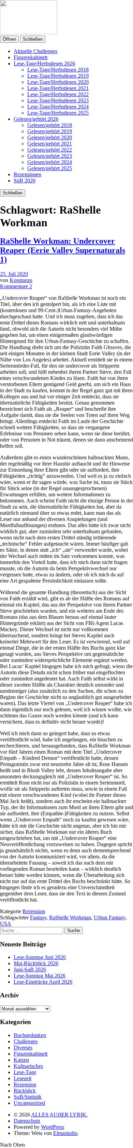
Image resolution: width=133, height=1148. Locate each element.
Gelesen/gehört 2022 (49, 150)
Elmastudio (65, 1133)
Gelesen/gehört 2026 (36, 119)
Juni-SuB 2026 (30, 969)
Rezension (34, 911)
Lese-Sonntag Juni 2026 (40, 957)
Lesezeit (22, 1078)
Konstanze (21, 280)
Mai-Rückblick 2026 (36, 963)
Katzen (21, 1060)
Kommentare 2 (16, 286)
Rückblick (25, 1091)
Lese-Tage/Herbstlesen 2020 (58, 82)
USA (5, 924)
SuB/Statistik (28, 1097)
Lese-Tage (25, 1072)
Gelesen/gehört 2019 (49, 131)
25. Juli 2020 (14, 274)
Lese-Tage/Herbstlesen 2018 (58, 70)
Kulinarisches (28, 1066)
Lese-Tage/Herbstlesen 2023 (58, 100)
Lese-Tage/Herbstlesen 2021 (58, 88)
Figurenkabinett (30, 57)
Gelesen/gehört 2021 (49, 143)
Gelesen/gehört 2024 (49, 162)
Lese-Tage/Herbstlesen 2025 (58, 113)
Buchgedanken (30, 1035)
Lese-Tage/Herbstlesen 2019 (58, 76)
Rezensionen (27, 174)
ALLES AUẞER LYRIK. (59, 1115)
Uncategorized (29, 1103)
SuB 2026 (24, 180)
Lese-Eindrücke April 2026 (43, 982)
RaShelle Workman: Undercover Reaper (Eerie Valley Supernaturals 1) (62, 250)
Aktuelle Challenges (35, 51)
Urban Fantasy (109, 917)
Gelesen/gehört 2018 (49, 125)
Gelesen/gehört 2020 (49, 137)
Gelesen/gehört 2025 (49, 168)
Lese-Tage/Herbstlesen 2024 (58, 107)
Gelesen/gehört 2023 (49, 156)
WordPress (52, 1127)
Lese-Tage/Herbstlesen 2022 (58, 94)
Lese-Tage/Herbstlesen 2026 (44, 63)
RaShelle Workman (70, 917)
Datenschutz (27, 1121)
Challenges (26, 1041)
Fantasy (38, 917)
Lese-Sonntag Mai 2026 (39, 976)
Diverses (23, 1047)
